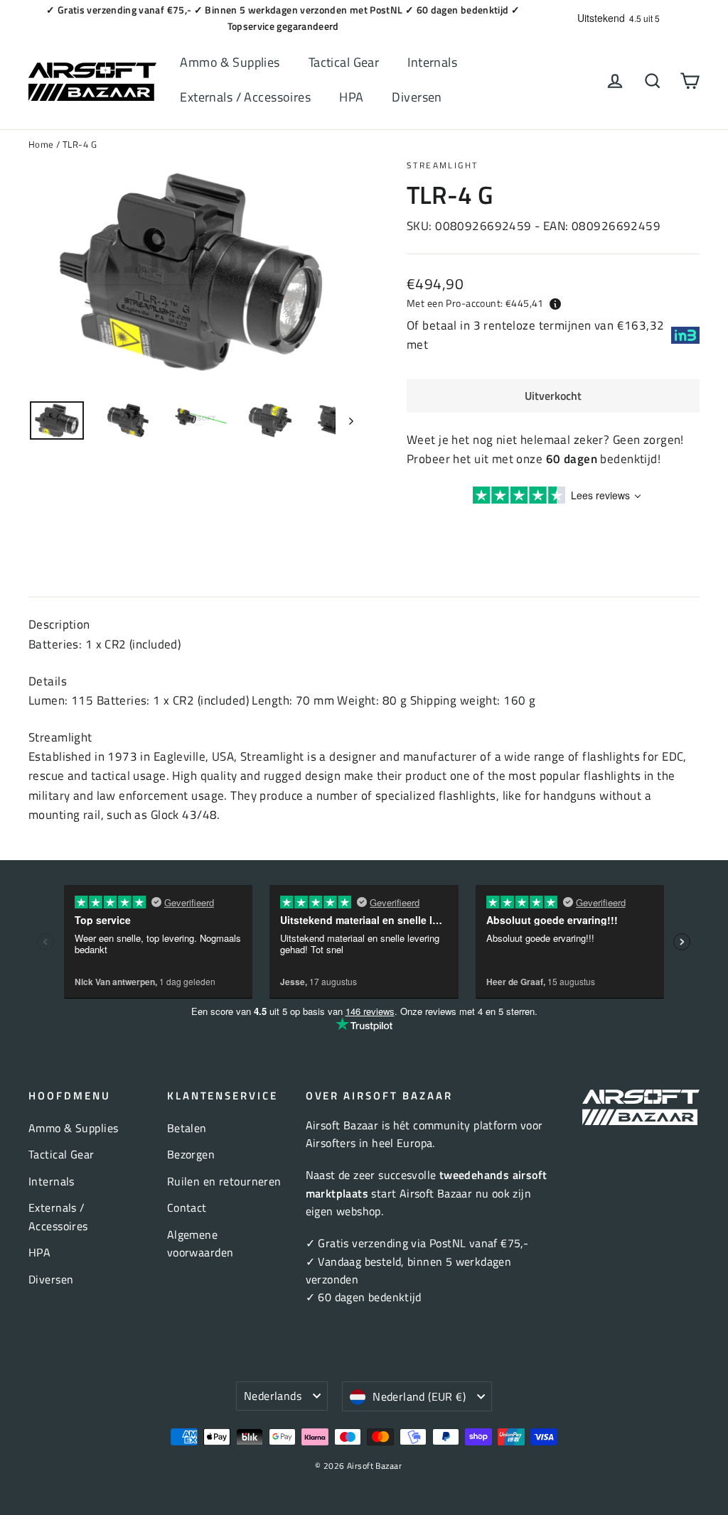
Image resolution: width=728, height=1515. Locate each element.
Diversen (416, 97)
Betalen (187, 1127)
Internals (432, 62)
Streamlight (442, 165)
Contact (187, 1207)
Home (41, 144)
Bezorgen (191, 1154)
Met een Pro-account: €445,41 (475, 302)
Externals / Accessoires (245, 97)
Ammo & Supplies (229, 62)
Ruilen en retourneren (224, 1181)
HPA (351, 97)
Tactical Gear (344, 62)
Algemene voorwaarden (200, 1243)
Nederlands (272, 1395)
